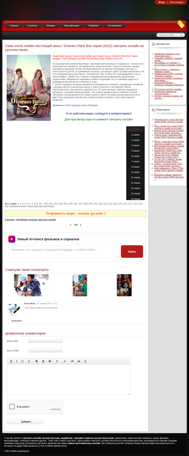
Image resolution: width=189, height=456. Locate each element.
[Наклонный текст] (17, 361)
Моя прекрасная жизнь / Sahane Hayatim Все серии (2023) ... (169, 147)
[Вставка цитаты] (78, 361)
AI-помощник (114, 25)
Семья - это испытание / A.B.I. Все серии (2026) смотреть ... (168, 165)
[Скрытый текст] (72, 361)
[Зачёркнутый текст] (29, 361)
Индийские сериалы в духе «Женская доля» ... (167, 55)
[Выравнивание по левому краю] (36, 361)
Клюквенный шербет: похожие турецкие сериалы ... (168, 75)
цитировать (16, 320)
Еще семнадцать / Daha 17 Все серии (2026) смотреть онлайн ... (168, 170)
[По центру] (43, 361)
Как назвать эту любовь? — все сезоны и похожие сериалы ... (169, 65)
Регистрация (176, 2)
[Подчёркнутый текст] (22, 361)
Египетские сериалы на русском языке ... (165, 92)
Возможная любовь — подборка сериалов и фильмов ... (168, 85)
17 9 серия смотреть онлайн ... (168, 89)
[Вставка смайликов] (57, 361)
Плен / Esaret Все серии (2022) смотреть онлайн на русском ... (169, 127)
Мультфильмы (71, 25)
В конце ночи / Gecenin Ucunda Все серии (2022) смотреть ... (168, 131)
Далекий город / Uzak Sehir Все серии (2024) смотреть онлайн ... (168, 121)
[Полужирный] (11, 361)
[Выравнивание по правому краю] (49, 361)
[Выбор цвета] (64, 361)
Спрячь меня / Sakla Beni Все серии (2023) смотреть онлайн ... (168, 137)
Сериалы (32, 25)
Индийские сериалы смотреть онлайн (36, 219)
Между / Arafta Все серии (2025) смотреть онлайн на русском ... (169, 143)
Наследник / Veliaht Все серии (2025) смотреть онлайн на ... (168, 151)
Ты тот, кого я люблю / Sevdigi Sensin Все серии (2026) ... (168, 160)
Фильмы (51, 25)
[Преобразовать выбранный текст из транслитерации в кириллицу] (85, 361)
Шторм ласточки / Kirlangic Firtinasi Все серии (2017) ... (167, 156)
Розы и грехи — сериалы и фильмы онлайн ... (167, 70)
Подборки (93, 25)
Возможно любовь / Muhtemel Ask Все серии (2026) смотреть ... (169, 177)
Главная (14, 25)
